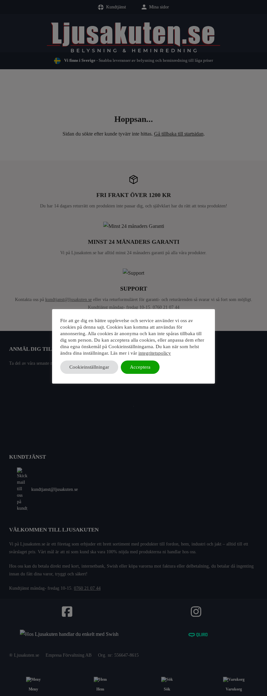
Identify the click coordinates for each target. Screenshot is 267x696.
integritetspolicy (154, 353)
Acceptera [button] (140, 367)
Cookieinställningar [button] (89, 367)
